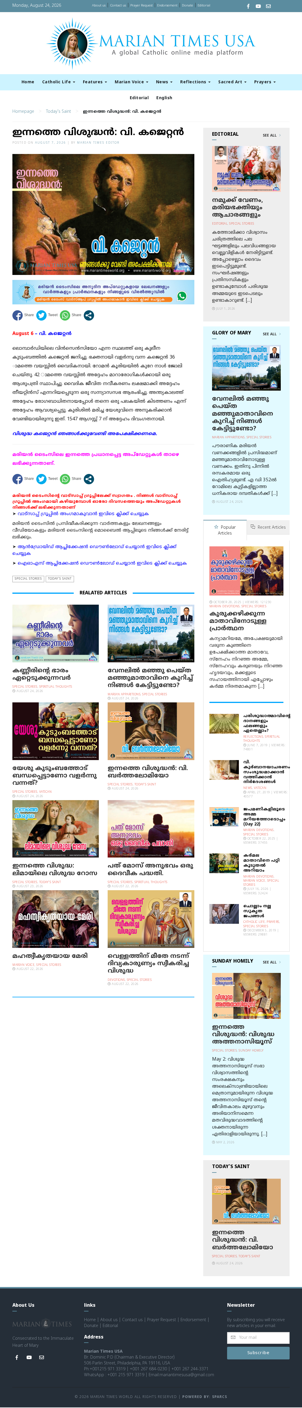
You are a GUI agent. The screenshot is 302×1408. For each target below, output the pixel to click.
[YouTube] (258, 6)
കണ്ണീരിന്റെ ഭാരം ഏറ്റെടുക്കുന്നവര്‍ (41, 674)
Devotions (116, 980)
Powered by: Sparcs (204, 1397)
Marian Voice (130, 82)
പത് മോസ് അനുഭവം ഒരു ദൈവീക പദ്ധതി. (150, 869)
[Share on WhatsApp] (70, 315)
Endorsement (167, 6)
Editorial (204, 6)
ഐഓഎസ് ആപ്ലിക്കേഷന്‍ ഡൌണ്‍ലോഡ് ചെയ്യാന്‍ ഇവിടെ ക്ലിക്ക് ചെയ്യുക (102, 563)
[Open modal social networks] (89, 315)
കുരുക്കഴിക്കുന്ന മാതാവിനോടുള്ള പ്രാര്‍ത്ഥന (238, 621)
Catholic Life (57, 82)
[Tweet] (47, 315)
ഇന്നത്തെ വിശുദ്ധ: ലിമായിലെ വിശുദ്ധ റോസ (54, 869)
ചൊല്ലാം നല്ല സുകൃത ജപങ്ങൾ (257, 911)
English (164, 98)
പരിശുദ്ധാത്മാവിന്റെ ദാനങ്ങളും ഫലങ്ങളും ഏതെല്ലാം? (266, 723)
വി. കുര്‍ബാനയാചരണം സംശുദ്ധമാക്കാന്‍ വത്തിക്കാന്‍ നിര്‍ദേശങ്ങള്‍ (266, 772)
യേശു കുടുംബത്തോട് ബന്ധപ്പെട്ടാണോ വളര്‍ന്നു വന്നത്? (54, 776)
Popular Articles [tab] (227, 530)
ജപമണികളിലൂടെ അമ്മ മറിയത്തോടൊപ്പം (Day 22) (264, 817)
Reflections (194, 82)
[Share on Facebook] (23, 315)
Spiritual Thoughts (55, 687)
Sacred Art (231, 82)
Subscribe (258, 1353)
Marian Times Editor (98, 143)
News (163, 82)
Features (93, 82)
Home (28, 82)
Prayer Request (141, 6)
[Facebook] (248, 6)
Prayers (263, 82)
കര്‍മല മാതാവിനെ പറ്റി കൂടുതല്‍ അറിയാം (261, 863)
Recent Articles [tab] (271, 527)
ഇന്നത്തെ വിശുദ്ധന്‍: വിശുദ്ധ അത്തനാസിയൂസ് (243, 1035)
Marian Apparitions (124, 694)
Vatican (45, 792)
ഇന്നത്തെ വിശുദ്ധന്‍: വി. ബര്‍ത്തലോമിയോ (148, 772)
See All (270, 136)
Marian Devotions (224, 606)
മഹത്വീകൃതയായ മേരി (50, 956)
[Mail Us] (268, 6)
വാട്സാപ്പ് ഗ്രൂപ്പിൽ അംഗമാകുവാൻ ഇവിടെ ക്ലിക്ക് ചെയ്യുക (83, 514)
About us (99, 6)
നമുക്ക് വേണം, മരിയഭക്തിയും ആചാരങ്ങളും (237, 208)
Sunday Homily (251, 1051)
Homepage (23, 111)
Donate (187, 6)
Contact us (118, 6)
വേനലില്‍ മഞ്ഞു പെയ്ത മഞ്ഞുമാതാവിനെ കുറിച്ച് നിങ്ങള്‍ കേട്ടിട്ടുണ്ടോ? (150, 678)
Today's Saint (58, 111)
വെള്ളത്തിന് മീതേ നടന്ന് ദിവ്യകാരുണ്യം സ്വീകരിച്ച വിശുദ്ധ (148, 964)
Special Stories (28, 579)
